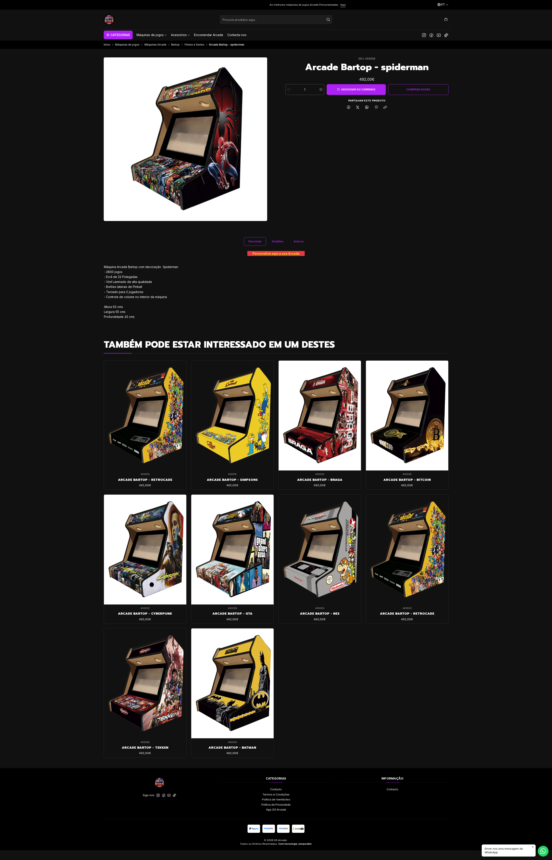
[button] (118, 35)
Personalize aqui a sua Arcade (276, 253)
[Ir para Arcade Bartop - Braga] (320, 415)
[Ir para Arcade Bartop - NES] (320, 549)
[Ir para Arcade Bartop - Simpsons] (232, 415)
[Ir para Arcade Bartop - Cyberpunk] (145, 549)
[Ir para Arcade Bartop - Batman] (232, 683)
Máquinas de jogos (127, 44)
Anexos (299, 241)
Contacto (276, 789)
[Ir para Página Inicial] (109, 19)
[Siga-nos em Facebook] (431, 35)
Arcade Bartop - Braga (319, 480)
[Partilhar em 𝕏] (357, 107)
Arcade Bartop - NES (320, 613)
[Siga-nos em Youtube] (438, 35)
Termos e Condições (276, 794)
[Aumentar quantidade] (321, 89)
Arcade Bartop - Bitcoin (407, 480)
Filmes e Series (194, 44)
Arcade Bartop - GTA (232, 613)
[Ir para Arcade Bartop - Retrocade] (145, 415)
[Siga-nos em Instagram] (424, 35)
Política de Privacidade (276, 804)
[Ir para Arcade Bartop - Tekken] (145, 683)
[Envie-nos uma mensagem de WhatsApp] (543, 851)
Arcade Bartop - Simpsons (232, 480)
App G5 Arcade (276, 809)
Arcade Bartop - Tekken (145, 747)
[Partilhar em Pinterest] (376, 107)
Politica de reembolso (276, 799)
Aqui (154, 4)
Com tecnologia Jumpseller (295, 843)
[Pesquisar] (328, 19)
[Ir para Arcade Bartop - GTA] (232, 549)
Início (107, 44)
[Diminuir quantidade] (288, 89)
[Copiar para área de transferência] (385, 107)
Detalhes (277, 241)
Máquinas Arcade (155, 44)
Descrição (255, 241)
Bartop (175, 44)
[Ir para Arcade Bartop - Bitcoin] (407, 415)
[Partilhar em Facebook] (348, 107)
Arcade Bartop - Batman (232, 747)
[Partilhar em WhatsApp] (367, 107)
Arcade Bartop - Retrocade (145, 480)
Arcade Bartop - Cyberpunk (145, 613)
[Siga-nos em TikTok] (446, 35)
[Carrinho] (445, 19)
